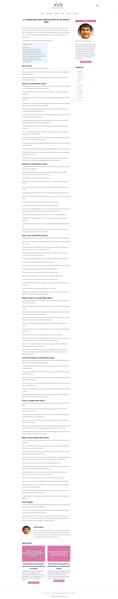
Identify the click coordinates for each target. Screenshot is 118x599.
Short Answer (26, 47)
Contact (73, 593)
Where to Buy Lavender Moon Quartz (32, 60)
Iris (79, 83)
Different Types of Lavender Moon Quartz (34, 54)
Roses (62, 13)
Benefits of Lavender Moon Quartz (32, 51)
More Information (85, 61)
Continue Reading (33, 582)
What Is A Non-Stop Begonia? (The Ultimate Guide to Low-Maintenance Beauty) (59, 566)
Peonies (69, 13)
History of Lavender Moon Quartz (31, 49)
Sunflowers (49, 13)
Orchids (57, 13)
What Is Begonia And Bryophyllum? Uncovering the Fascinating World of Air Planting (33, 566)
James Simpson (38, 527)
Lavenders (81, 85)
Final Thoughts (26, 61)
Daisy (79, 80)
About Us (67, 593)
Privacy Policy (46, 593)
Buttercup (80, 73)
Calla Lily (80, 76)
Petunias (75, 13)
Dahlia (79, 78)
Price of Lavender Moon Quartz (31, 58)
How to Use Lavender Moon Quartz (32, 52)
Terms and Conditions (57, 593)
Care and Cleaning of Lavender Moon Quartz (34, 56)
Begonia (80, 71)
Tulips (42, 13)
